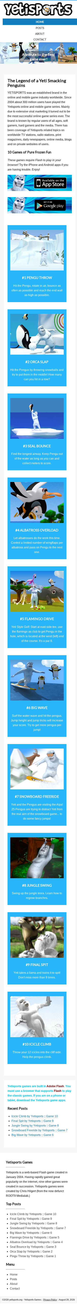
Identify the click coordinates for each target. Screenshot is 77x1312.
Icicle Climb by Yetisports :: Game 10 (34, 1116)
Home (40, 21)
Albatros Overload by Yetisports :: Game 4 (36, 1242)
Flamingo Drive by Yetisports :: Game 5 (34, 1237)
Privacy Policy (50, 1300)
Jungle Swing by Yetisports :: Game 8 (35, 1125)
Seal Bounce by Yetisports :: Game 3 (33, 1246)
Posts (40, 27)
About (40, 33)
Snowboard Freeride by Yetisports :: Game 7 (39, 1130)
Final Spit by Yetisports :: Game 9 (32, 1120)
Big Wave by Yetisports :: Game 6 (32, 1134)
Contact (39, 39)
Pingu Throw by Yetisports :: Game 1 (33, 1256)
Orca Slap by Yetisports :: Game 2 (31, 1251)
